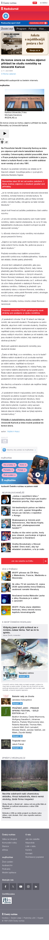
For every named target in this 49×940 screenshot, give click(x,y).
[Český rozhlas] (8, 3)
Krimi (22, 465)
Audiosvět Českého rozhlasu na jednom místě (19, 486)
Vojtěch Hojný (13, 431)
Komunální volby (9, 843)
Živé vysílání (9, 475)
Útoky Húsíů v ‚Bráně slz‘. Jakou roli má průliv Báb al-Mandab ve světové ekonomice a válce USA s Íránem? (24, 806)
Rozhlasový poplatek (34, 857)
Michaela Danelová (13, 115)
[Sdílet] (6, 142)
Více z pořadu (9, 569)
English (40, 918)
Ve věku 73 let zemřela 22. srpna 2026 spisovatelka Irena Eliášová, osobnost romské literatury (28, 587)
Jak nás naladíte (32, 839)
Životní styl (7, 28)
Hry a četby (8, 465)
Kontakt (28, 853)
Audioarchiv (7, 865)
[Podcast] (2, 142)
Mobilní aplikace (9, 872)
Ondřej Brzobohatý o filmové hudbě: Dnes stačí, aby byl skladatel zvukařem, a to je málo (28, 546)
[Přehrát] (4, 134)
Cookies (5, 918)
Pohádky (7, 470)
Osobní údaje (16, 918)
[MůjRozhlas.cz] (5, 86)
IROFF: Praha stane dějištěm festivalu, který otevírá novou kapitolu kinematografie (26, 609)
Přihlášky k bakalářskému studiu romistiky (21, 420)
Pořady (33, 28)
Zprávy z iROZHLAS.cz (13, 758)
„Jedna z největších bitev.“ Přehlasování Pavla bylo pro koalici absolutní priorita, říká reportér (29, 499)
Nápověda (29, 843)
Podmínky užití (29, 918)
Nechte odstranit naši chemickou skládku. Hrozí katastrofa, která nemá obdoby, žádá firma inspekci (23, 796)
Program (21, 28)
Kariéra (28, 850)
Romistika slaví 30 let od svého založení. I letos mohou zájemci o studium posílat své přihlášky (23, 184)
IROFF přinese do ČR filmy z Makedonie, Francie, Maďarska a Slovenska (29, 575)
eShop (5, 850)
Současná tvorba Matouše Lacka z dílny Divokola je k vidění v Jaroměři (28, 598)
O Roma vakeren (8, 74)
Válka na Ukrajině (9, 839)
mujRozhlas (6, 458)
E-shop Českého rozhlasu (16, 622)
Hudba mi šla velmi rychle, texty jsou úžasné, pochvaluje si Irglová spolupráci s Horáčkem (29, 535)
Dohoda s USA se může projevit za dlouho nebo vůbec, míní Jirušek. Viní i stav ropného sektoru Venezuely (22, 815)
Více (42, 28)
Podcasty (6, 869)
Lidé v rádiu (30, 846)
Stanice (5, 846)
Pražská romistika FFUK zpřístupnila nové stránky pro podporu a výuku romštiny (23, 311)
